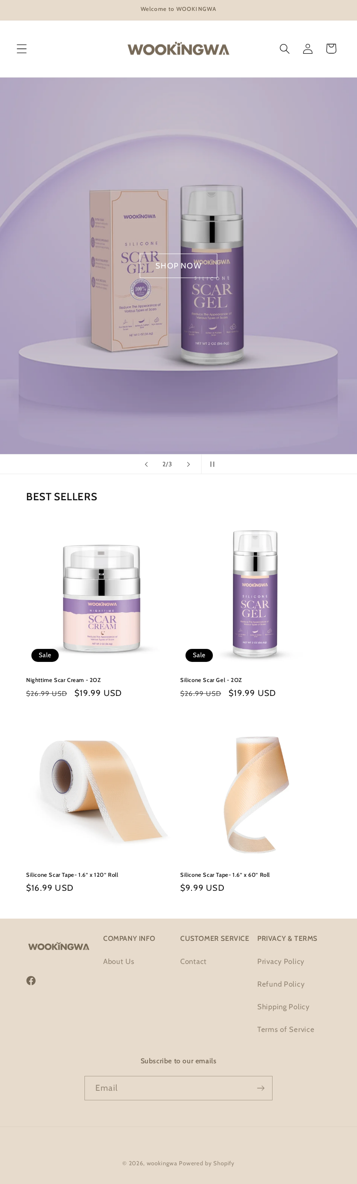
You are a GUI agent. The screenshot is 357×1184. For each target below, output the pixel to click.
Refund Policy (280, 984)
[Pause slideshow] (210, 464)
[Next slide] (188, 464)
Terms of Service (286, 1029)
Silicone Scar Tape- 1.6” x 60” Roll (225, 874)
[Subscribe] (260, 1088)
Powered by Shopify (207, 1163)
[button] (22, 48)
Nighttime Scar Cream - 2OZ (63, 679)
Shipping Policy (283, 1006)
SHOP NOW (178, 266)
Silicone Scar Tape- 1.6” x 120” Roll (72, 874)
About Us (119, 961)
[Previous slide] (146, 464)
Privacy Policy (280, 961)
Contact (193, 961)
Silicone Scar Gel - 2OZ (211, 679)
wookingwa (162, 1163)
